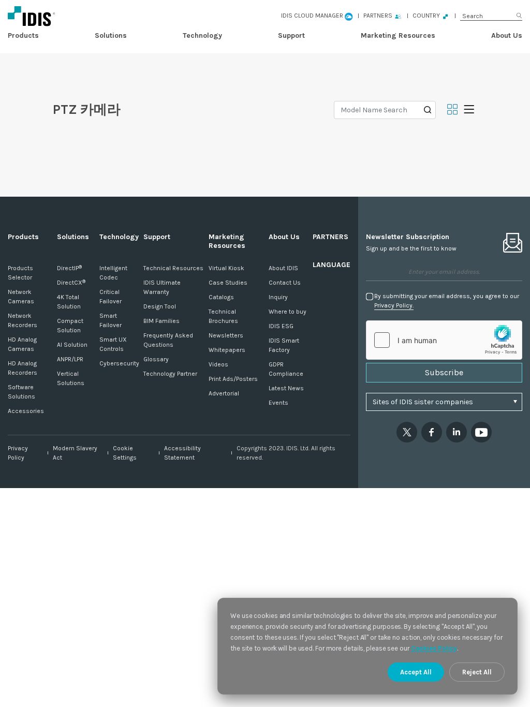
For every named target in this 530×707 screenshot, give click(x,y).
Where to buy (287, 311)
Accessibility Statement (182, 453)
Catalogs (221, 297)
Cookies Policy (434, 648)
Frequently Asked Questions (168, 340)
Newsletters (226, 335)
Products (23, 35)
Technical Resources (173, 268)
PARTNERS (330, 236)
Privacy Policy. (394, 305)
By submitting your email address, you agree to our (446, 300)
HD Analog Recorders (22, 368)
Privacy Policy (18, 453)
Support (291, 35)
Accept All (416, 672)
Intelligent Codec (113, 272)
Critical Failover (110, 296)
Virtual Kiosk (226, 268)
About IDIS (283, 268)
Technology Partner (170, 373)
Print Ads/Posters (233, 378)
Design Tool (159, 306)
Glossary (156, 359)
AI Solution (72, 344)
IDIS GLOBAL (81, 15)
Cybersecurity (119, 363)
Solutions (111, 35)
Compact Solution (70, 325)
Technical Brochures (223, 316)
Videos (218, 364)
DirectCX (71, 282)
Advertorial (224, 393)
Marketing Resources (398, 35)
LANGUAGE (331, 264)
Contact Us (285, 282)
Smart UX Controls (113, 344)
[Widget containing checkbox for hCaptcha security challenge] (444, 340)
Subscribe (444, 372)
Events (278, 402)
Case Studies (228, 282)
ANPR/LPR (70, 359)
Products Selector (20, 272)
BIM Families (161, 321)
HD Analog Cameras (22, 344)
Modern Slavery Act (75, 453)
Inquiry (278, 297)
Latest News (286, 388)
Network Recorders (22, 320)
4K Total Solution (69, 301)
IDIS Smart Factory (284, 345)
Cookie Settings (125, 453)
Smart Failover (110, 320)
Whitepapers (227, 350)
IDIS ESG (281, 326)
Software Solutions (21, 392)
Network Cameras (21, 296)
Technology (202, 35)
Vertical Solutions (70, 378)
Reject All (477, 672)
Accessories (26, 411)
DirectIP (69, 268)
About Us (506, 35)
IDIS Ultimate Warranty (162, 287)
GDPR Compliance (286, 369)
